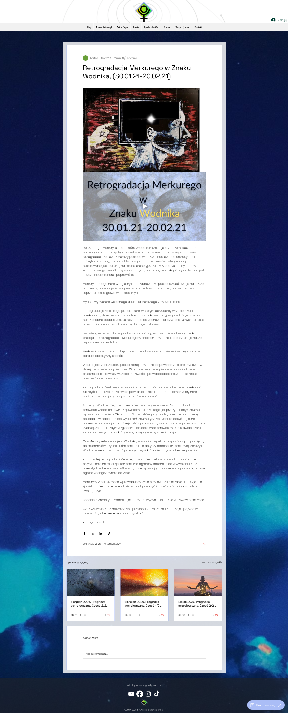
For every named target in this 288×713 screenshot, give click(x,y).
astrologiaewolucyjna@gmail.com (144, 685)
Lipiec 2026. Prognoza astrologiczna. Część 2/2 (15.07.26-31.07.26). (196, 603)
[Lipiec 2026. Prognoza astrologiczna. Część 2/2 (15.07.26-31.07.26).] (198, 582)
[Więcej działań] (204, 58)
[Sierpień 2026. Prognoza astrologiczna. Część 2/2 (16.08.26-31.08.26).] (90, 582)
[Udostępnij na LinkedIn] (100, 533)
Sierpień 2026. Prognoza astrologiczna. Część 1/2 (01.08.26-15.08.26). (142, 603)
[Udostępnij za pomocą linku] (108, 533)
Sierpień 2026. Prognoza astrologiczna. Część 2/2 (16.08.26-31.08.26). (88, 603)
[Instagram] (148, 693)
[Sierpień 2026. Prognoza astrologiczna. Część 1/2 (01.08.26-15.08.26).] (144, 582)
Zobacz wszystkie (212, 562)
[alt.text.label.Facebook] (139, 693)
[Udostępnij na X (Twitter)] (92, 533)
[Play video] (144, 206)
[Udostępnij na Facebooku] (84, 533)
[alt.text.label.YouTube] (131, 693)
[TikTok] (156, 693)
